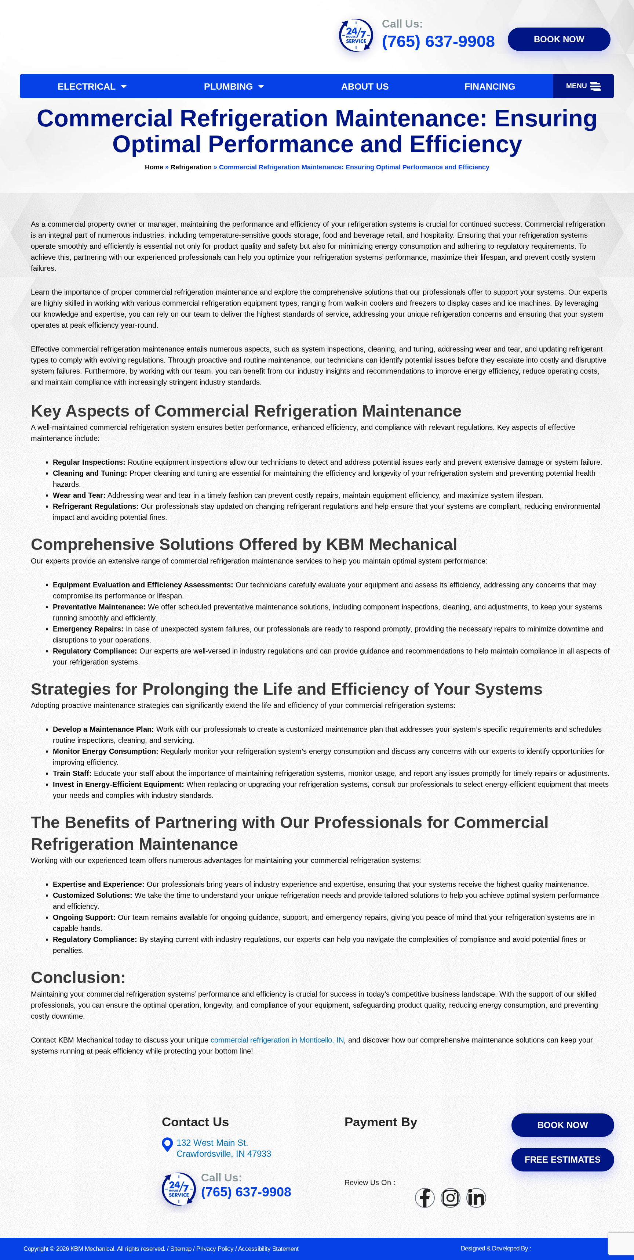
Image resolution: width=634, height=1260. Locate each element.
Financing (489, 86)
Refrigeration (191, 167)
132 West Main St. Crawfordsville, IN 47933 (223, 1148)
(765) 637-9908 (438, 41)
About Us (365, 86)
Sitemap (181, 1248)
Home (154, 167)
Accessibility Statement (268, 1248)
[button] (583, 86)
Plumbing (228, 86)
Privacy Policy (214, 1248)
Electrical (87, 86)
